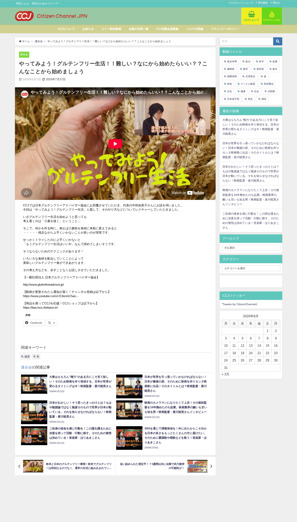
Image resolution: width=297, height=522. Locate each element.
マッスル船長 (248, 84)
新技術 (260, 69)
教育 (245, 69)
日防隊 (271, 91)
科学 (261, 61)
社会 (256, 91)
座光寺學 (232, 61)
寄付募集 (263, 3)
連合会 (24, 54)
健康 (27, 356)
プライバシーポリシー (225, 28)
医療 (275, 61)
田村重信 (269, 84)
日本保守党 (233, 99)
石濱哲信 (250, 76)
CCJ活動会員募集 (167, 28)
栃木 (275, 69)
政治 (247, 61)
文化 (229, 91)
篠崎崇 (230, 69)
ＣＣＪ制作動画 (111, 28)
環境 (263, 99)
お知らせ (88, 28)
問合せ (276, 3)
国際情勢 (232, 76)
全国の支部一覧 (138, 28)
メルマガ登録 (194, 28)
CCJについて (66, 28)
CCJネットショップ (242, 3)
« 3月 (225, 374)
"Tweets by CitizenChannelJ (239, 304)
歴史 (250, 99)
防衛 (229, 84)
